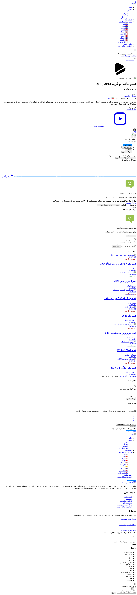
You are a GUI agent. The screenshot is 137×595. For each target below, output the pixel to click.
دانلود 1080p (99, 176)
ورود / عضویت (131, 60)
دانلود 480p (18, 176)
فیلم (126, 11)
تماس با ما (128, 497)
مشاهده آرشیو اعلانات (128, 56)
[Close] (135, 385)
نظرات (128, 149)
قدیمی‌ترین (108, 205)
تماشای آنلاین (99, 126)
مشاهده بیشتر (131, 236)
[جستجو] (135, 58)
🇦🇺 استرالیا (124, 38)
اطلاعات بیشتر (126, 147)
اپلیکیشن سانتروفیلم (124, 46)
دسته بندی (128, 20)
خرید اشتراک (127, 503)
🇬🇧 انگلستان (123, 40)
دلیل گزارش (131, 389)
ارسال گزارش (131, 399)
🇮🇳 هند (125, 24)
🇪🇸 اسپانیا (124, 36)
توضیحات (133, 397)
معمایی (124, 96)
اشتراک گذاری (120, 158)
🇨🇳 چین (125, 26)
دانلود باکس (127, 145)
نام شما (133, 387)
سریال (125, 13)
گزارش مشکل (131, 158)
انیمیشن (125, 15)
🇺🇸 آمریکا (124, 32)
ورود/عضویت (131, 480)
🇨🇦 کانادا (124, 30)
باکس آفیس (128, 44)
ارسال (113, 593)
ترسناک (133, 96)
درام (128, 96)
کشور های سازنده (125, 22)
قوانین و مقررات (126, 501)
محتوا (130, 9)
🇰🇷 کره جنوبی (123, 42)
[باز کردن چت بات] (135, 584)
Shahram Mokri (131, 110)
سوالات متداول (126, 152)
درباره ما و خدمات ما (124, 505)
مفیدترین (100, 205)
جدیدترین (116, 205)
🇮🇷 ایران (124, 28)
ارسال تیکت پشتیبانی (128, 519)
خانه (130, 7)
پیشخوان (129, 499)
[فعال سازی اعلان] (135, 128)
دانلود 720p (58, 176)
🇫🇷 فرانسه (124, 34)
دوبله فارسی (123, 18)
